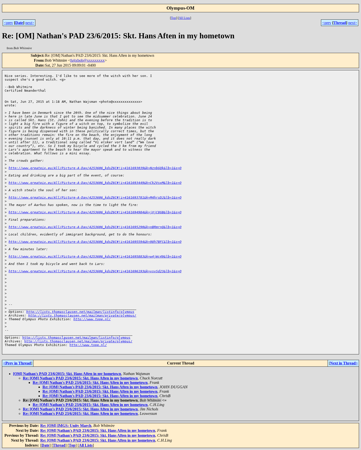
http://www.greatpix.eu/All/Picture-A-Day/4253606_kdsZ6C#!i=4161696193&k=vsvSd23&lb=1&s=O (95, 271)
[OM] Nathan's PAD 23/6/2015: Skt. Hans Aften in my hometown (67, 374)
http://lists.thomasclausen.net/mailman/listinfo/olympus (80, 312)
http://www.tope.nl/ (92, 319)
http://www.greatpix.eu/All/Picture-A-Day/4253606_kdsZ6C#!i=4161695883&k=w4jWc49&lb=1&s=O (95, 256)
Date (19, 23)
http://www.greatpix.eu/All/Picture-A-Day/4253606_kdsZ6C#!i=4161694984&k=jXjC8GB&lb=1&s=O (95, 212)
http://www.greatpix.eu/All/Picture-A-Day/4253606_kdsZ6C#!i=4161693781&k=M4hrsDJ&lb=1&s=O (95, 197)
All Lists (184, 18)
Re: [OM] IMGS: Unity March (65, 425)
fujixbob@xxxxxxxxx (87, 60)
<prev (8, 23)
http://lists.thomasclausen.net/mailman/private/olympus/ (82, 315)
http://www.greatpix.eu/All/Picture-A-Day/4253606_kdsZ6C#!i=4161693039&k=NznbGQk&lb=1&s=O (95, 168)
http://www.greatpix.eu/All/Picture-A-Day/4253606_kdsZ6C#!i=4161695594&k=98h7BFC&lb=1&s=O (95, 242)
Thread (339, 23)
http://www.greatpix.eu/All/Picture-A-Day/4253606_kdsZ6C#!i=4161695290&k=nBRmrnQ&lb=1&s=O (95, 227)
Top (173, 18)
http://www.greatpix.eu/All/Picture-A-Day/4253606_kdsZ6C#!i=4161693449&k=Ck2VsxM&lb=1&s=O (95, 183)
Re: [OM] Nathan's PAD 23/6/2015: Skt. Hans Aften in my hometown (80, 378)
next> (29, 23)
